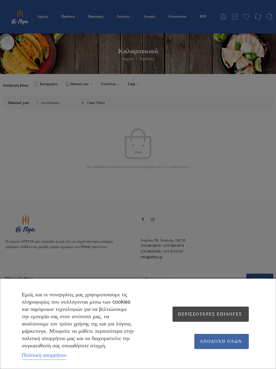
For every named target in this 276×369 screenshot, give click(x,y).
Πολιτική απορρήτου (44, 355)
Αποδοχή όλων (221, 341)
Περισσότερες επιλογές (210, 314)
